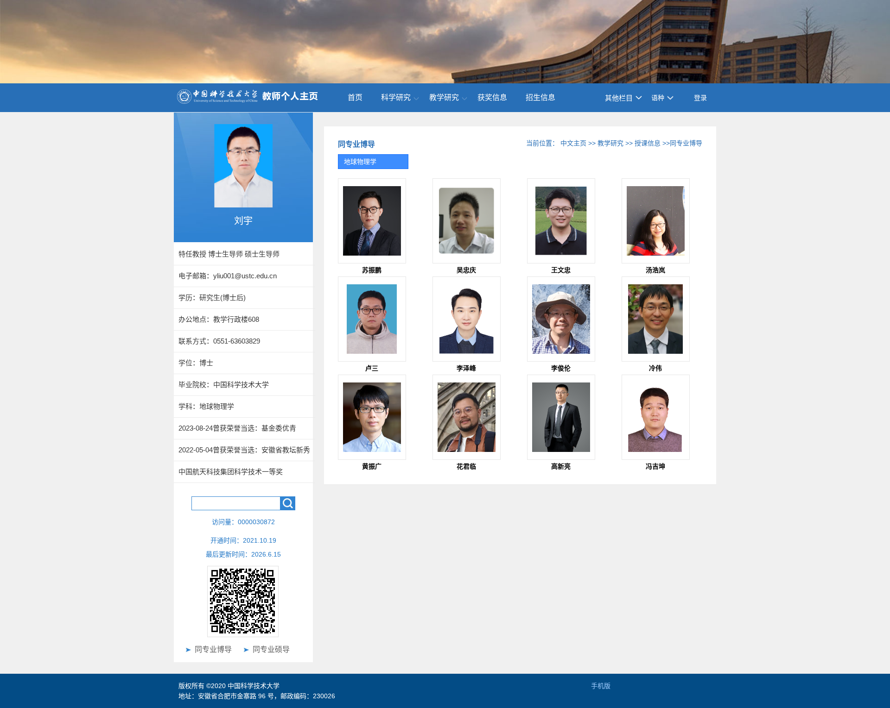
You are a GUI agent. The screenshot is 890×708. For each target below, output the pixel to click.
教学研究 (444, 97)
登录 (700, 97)
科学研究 (396, 97)
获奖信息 (492, 97)
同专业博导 (213, 649)
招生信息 (540, 97)
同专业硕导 (271, 649)
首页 (355, 97)
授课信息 (648, 143)
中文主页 (573, 143)
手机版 (600, 685)
